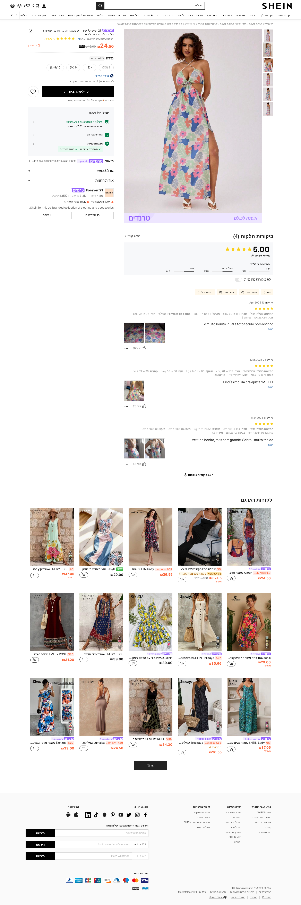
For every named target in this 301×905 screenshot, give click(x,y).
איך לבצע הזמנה (232, 822)
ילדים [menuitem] (181, 15)
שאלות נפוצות (203, 827)
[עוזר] (143, 348)
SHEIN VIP (235, 837)
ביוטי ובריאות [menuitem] (57, 15)
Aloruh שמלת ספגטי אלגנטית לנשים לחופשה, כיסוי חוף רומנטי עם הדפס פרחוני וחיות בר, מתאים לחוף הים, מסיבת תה (248, 572)
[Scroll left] (16, 15)
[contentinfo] (87, 880)
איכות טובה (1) (226, 292)
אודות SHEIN (264, 812)
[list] (115, 815)
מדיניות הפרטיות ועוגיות (242, 892)
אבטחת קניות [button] (95, 143)
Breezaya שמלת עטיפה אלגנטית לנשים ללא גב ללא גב (199, 742)
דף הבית (269, 24)
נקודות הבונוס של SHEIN (197, 822)
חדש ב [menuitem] (253, 15)
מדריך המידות (233, 832)
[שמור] (33, 91)
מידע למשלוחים (232, 812)
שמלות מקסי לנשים (207, 24)
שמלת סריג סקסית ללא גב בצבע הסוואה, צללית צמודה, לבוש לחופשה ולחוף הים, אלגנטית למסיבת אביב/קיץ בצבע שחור (199, 569)
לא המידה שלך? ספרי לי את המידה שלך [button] (93, 81)
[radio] (106, 67)
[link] (36, 5)
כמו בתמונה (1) (249, 292)
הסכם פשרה (264, 832)
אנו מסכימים (141, 873)
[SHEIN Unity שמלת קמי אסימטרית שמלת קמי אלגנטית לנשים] (150, 537)
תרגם (270, 329)
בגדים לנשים (255, 24)
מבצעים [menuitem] (240, 15)
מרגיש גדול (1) (205, 292)
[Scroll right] (11, 15)
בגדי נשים (241, 24)
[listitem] (248, 547)
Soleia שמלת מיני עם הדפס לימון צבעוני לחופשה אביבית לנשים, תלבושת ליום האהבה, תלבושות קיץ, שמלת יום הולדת (150, 657)
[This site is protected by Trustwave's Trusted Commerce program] (145, 888)
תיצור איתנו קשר (201, 812)
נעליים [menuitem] (100, 15)
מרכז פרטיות (265, 892)
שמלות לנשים (227, 24)
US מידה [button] (99, 58)
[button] (19, 5)
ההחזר (237, 842)
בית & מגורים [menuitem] (150, 15)
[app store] (76, 816)
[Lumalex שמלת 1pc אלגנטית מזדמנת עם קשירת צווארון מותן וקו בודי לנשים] (101, 707)
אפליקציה (73, 807)
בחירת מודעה (238, 897)
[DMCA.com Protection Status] (135, 888)
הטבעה (253, 897)
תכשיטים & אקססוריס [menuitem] (80, 15)
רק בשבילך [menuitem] (267, 15)
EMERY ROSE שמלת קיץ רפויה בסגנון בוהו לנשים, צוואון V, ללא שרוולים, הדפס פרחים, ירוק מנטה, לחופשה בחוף (51, 569)
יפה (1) (267, 292)
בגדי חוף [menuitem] (212, 15)
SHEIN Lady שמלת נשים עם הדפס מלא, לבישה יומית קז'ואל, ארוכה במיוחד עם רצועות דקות (248, 742)
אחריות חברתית (263, 822)
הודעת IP (266, 897)
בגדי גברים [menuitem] (168, 15)
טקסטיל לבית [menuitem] (38, 15)
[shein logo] (277, 5)
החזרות (237, 817)
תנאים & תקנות (218, 892)
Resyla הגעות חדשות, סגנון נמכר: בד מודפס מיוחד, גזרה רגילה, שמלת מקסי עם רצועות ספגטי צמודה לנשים (101, 569)
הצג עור (150, 765)
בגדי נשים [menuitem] (226, 15)
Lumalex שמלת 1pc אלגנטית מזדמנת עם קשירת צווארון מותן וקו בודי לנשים (101, 742)
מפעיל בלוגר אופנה (261, 817)
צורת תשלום (203, 817)
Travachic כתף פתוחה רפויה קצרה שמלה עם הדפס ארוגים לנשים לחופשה (249, 657)
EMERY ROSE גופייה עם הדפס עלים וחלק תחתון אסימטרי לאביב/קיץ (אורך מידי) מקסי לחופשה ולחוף (150, 739)
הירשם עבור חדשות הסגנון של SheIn (127, 825)
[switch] (238, 280)
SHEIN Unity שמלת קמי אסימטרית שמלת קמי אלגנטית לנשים (150, 569)
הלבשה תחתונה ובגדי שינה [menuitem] (123, 15)
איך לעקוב (235, 827)
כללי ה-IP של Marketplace (192, 892)
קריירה (268, 827)
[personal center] (44, 5)
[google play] (68, 816)
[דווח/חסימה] (126, 348)
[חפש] (100, 6)
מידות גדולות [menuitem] (195, 15)
